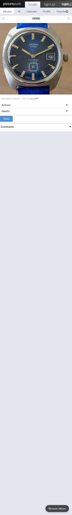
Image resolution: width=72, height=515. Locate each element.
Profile (46, 11)
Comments (7, 126)
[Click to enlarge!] (36, 59)
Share (6, 118)
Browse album (57, 508)
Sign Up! (49, 4)
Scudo (32, 4)
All (19, 11)
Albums (7, 11)
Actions (6, 105)
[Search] (67, 11)
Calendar (31, 11)
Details (6, 111)
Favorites (62, 11)
